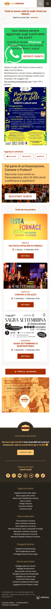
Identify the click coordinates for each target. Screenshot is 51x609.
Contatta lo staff (25, 509)
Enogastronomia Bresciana (26, 549)
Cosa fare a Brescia (25, 506)
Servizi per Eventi (25, 561)
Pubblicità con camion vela (25, 577)
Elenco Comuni (25, 501)
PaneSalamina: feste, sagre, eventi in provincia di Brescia (14, 3)
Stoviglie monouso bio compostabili (26, 574)
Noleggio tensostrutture (25, 569)
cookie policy (22, 603)
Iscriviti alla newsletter (18, 388)
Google (27, 156)
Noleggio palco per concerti (25, 566)
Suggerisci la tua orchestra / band (25, 584)
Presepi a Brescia (25, 504)
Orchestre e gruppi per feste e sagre (26, 582)
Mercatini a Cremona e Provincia (25, 531)
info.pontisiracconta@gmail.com (18, 81)
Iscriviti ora (25, 452)
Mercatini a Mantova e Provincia (25, 534)
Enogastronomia (25, 544)
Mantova (34, 17)
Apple (41, 156)
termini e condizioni (10, 605)
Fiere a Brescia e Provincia (25, 521)
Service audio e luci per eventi (25, 571)
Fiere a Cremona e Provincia (25, 523)
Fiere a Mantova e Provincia (25, 526)
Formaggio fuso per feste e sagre (25, 554)
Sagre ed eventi (25, 488)
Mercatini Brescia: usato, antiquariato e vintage (25, 529)
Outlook (12, 156)
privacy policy (8, 603)
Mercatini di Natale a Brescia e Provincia (25, 537)
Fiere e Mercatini (25, 516)
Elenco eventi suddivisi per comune (25, 498)
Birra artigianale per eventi (25, 551)
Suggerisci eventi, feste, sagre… (25, 493)
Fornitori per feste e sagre (25, 579)
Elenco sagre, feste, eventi (25, 496)
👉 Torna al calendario (25, 372)
